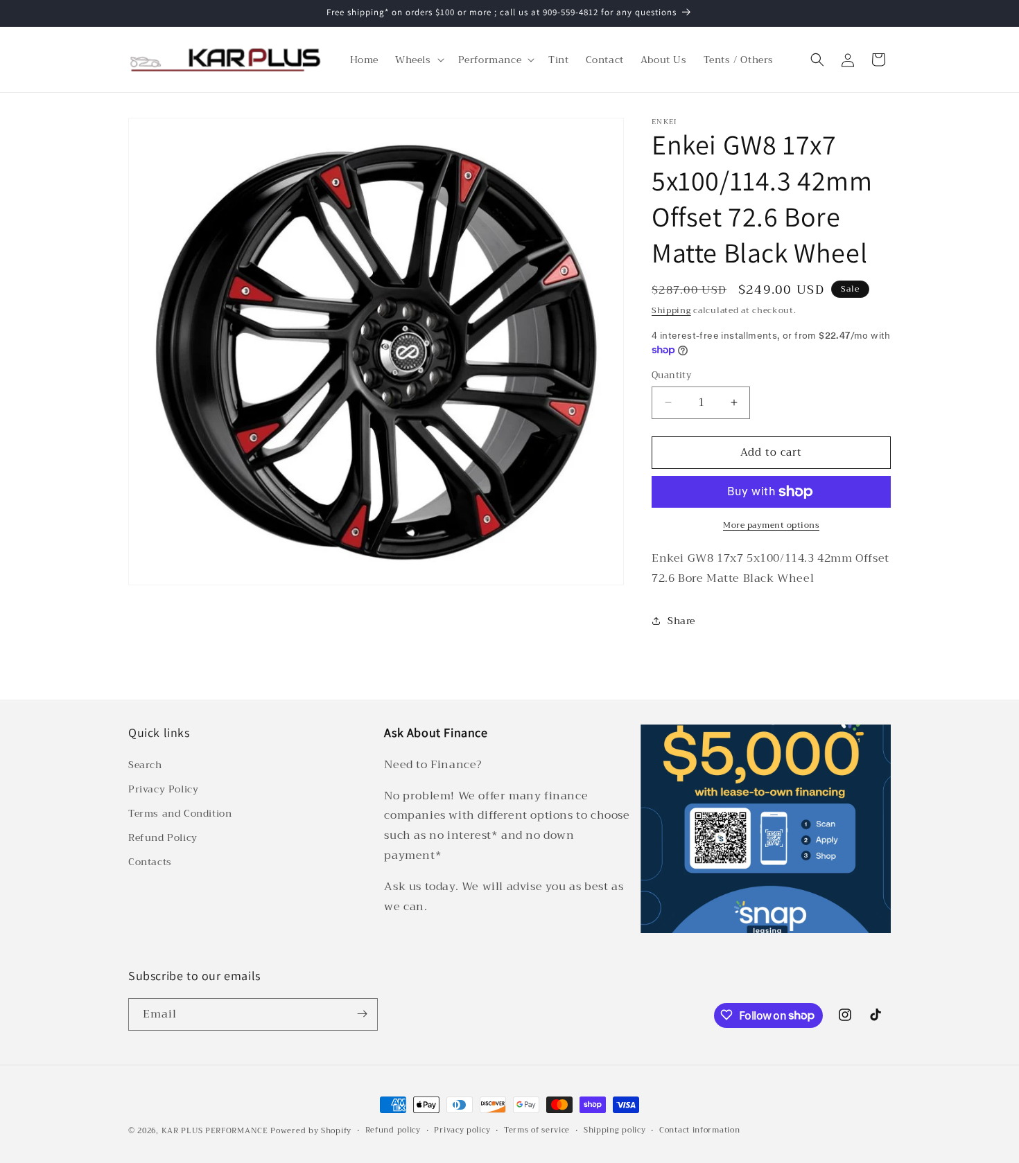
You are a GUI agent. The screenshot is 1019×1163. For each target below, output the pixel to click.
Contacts (150, 861)
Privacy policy (462, 1130)
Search (145, 764)
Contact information (699, 1130)
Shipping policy (615, 1130)
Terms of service (537, 1130)
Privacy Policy (163, 788)
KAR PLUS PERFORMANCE (215, 1130)
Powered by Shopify (310, 1130)
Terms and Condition (180, 813)
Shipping (671, 310)
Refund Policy (163, 837)
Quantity (671, 375)
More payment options (771, 525)
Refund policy (393, 1130)
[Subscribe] (362, 1013)
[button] (418, 59)
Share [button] (681, 620)
